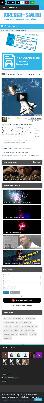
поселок (16, 330)
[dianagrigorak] (32, 355)
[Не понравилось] (38, 121)
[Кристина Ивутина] (18, 362)
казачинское (29, 326)
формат (16, 326)
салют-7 (6, 140)
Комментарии (7, 148)
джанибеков (23, 140)
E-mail (5, 275)
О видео (6, 124)
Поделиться (16, 124)
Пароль (5, 281)
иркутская (16, 318)
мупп (5, 318)
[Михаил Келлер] (39, 355)
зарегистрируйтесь (14, 155)
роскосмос (12, 140)
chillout (25, 322)
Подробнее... (6, 399)
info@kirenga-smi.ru (11, 378)
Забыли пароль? (9, 289)
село (31, 334)
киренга (28, 318)
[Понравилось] (32, 121)
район (22, 334)
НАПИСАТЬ (5, 381)
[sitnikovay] (5, 362)
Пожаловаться (28, 124)
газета (6, 330)
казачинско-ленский (10, 322)
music (6, 338)
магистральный (9, 334)
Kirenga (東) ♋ (13, 118)
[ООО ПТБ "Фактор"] (11, 362)
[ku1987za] (11, 355)
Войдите (4, 155)
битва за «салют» (20, 142)
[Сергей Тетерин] (5, 355)
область (27, 330)
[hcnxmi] (18, 355)
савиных (17, 140)
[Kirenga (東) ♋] (4, 119)
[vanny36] (25, 362)
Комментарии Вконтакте (22, 148)
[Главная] (2, 30)
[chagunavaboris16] (25, 355)
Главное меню (11, 26)
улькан (6, 326)
